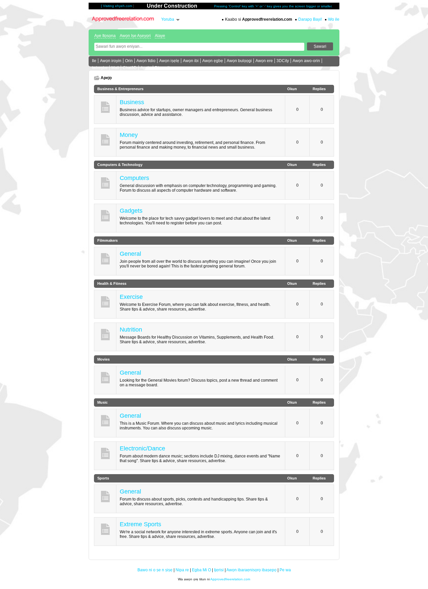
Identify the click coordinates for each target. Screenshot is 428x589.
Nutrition (131, 329)
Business (132, 102)
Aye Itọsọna (105, 35)
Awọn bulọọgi (239, 60)
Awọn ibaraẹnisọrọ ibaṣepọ (251, 570)
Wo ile (333, 19)
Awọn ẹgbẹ (212, 60)
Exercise (131, 296)
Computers (134, 178)
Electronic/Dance (142, 448)
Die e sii (162, 67)
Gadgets (131, 210)
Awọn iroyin (110, 60)
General (130, 253)
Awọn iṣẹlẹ (169, 60)
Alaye (160, 35)
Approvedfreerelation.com (230, 579)
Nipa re (182, 570)
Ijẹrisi (219, 570)
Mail (115, 67)
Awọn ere (264, 60)
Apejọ (145, 67)
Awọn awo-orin (306, 60)
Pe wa (285, 570)
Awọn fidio (145, 60)
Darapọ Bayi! (310, 19)
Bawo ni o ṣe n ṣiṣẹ (155, 570)
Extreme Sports (140, 524)
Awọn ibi (191, 60)
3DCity (283, 60)
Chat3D (130, 67)
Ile (94, 60)
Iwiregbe (100, 67)
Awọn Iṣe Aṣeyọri (135, 35)
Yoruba (167, 19)
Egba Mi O (201, 570)
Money (129, 135)
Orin (129, 60)
